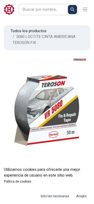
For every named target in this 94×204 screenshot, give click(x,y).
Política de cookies (17, 181)
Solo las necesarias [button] (54, 196)
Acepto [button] (81, 196)
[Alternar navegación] (85, 9)
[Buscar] (72, 9)
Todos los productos (28, 31)
